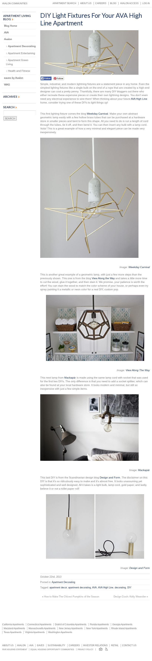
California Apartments (13, 624)
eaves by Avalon (13, 77)
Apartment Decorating (63, 582)
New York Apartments (97, 628)
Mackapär (144, 470)
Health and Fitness (19, 70)
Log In (146, 3)
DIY (129, 587)
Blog (113, 3)
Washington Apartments (60, 632)
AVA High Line (139, 98)
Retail (115, 645)
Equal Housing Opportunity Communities (52, 649)
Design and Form (110, 477)
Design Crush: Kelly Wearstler (130, 596)
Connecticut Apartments (39, 624)
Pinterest (58, 78)
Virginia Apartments (35, 632)
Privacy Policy (85, 649)
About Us (85, 3)
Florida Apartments (99, 624)
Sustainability (56, 645)
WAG (7, 84)
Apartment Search (64, 3)
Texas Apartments (13, 632)
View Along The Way (138, 370)
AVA (94, 587)
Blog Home (10, 25)
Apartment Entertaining (21, 53)
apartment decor (58, 587)
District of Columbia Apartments (70, 624)
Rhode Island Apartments (124, 628)
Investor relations (95, 645)
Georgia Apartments (122, 624)
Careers (100, 3)
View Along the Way (103, 278)
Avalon (8, 39)
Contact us (129, 645)
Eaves (40, 645)
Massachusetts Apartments (42, 628)
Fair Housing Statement (14, 649)
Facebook (46, 78)
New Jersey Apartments (71, 628)
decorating (120, 587)
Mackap (69, 377)
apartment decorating (79, 587)
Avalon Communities (14, 3)
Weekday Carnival (97, 113)
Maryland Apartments (14, 628)
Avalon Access (129, 3)
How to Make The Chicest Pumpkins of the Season (71, 596)
